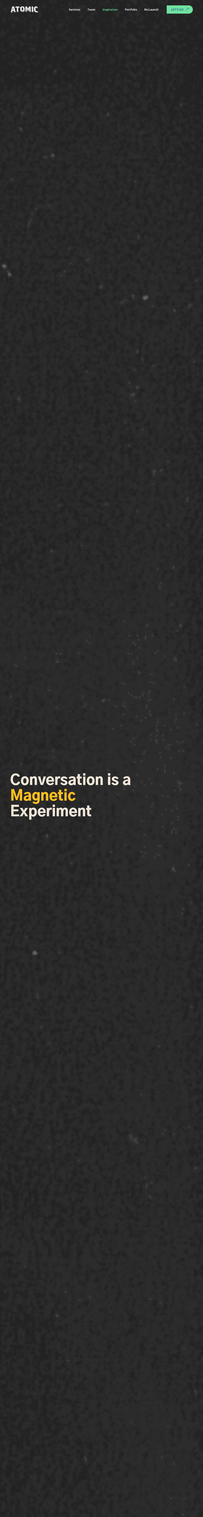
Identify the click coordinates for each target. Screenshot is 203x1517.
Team (91, 9)
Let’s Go (177, 9)
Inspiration (110, 9)
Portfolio (131, 9)
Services (74, 9)
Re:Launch (151, 9)
